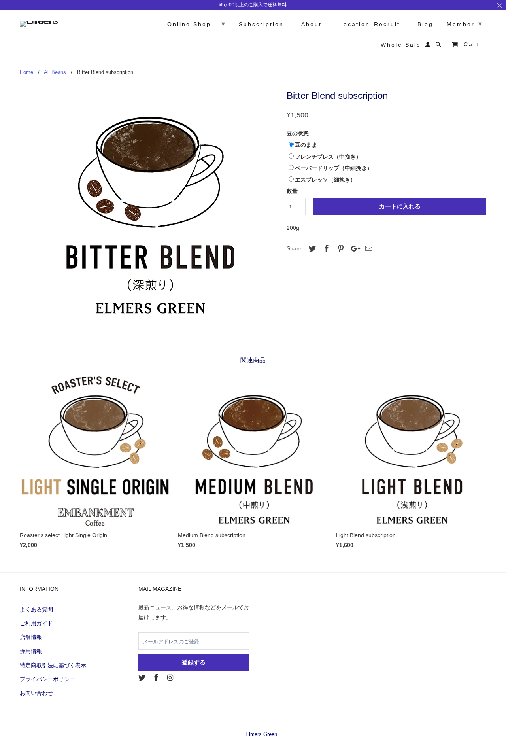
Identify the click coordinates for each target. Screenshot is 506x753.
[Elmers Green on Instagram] (171, 678)
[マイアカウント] (428, 46)
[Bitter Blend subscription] (149, 201)
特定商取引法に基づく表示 (53, 665)
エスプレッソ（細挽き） (325, 179)
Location (351, 24)
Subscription (258, 24)
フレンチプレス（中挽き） (328, 156)
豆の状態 (298, 133)
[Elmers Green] (41, 21)
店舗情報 (31, 637)
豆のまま (306, 145)
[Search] (439, 46)
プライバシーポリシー (47, 679)
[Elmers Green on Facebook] (157, 678)
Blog (422, 24)
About (308, 24)
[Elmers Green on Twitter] (142, 678)
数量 (292, 191)
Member (461, 24)
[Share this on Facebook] (325, 249)
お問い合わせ (36, 693)
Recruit (387, 24)
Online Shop (196, 24)
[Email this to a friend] (367, 249)
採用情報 (31, 651)
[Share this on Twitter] (311, 249)
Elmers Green (261, 734)
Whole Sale (397, 45)
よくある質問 (36, 609)
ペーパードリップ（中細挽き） (333, 168)
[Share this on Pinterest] (339, 249)
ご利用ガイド (36, 623)
